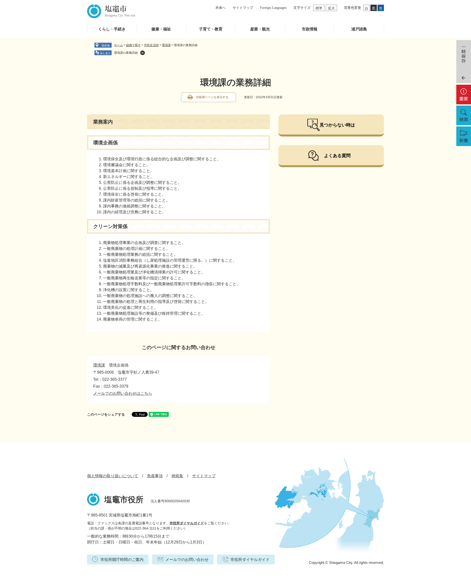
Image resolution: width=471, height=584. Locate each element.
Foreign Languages (273, 8)
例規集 (177, 476)
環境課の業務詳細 (126, 52)
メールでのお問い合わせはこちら (122, 393)
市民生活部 (151, 45)
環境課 (166, 45)
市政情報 (309, 29)
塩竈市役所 (124, 499)
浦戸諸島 (359, 29)
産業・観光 (260, 29)
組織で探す (133, 45)
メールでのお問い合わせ (187, 559)
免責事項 (155, 476)
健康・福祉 (161, 29)
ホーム (118, 45)
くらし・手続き (112, 29)
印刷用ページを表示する (212, 97)
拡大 (331, 8)
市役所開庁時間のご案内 (122, 559)
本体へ (220, 8)
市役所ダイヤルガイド (187, 523)
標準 (318, 8)
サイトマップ (243, 8)
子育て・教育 (210, 29)
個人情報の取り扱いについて (112, 476)
